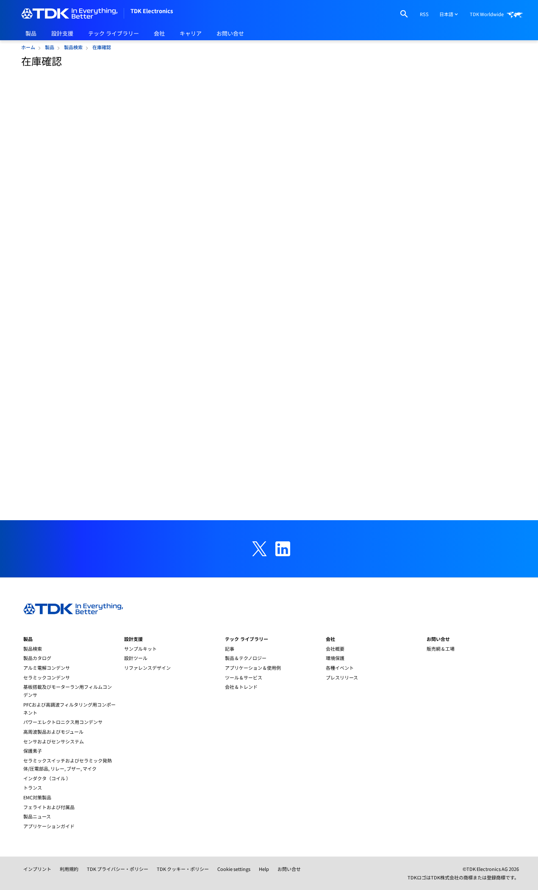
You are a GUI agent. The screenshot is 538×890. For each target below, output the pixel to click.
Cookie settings (233, 868)
